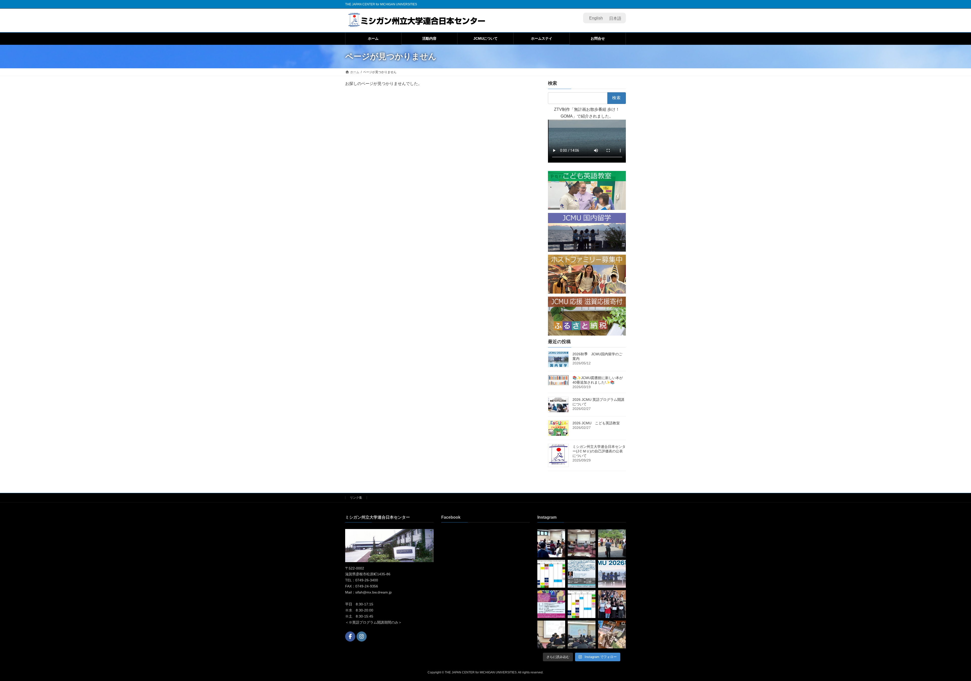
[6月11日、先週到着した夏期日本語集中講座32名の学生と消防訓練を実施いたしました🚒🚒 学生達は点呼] (612, 543)
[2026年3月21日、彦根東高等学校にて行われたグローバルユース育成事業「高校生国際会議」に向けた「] (551, 634)
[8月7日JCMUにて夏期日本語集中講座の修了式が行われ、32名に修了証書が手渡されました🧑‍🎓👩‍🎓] (551, 543)
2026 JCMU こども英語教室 (596, 423)
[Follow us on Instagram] (362, 636)
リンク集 (356, 497)
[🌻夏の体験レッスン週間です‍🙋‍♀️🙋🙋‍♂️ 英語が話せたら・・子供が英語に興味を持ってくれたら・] (551, 574)
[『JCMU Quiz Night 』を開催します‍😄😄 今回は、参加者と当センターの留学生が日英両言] (551, 604)
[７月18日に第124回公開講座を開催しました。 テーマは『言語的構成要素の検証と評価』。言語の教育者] (581, 543)
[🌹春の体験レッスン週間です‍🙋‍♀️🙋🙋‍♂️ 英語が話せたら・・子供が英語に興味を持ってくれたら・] (581, 604)
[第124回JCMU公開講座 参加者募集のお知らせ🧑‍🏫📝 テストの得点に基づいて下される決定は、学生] (581, 574)
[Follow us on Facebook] (350, 636)
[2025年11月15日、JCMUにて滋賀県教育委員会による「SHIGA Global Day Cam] (581, 634)
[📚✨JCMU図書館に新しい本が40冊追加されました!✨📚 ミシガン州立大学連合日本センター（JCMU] (612, 634)
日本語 (615, 18)
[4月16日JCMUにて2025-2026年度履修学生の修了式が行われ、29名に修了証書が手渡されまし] (612, 604)
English (596, 18)
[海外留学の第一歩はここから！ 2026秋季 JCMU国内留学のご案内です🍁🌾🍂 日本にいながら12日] (612, 574)
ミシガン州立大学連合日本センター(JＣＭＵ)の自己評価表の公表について (599, 451)
